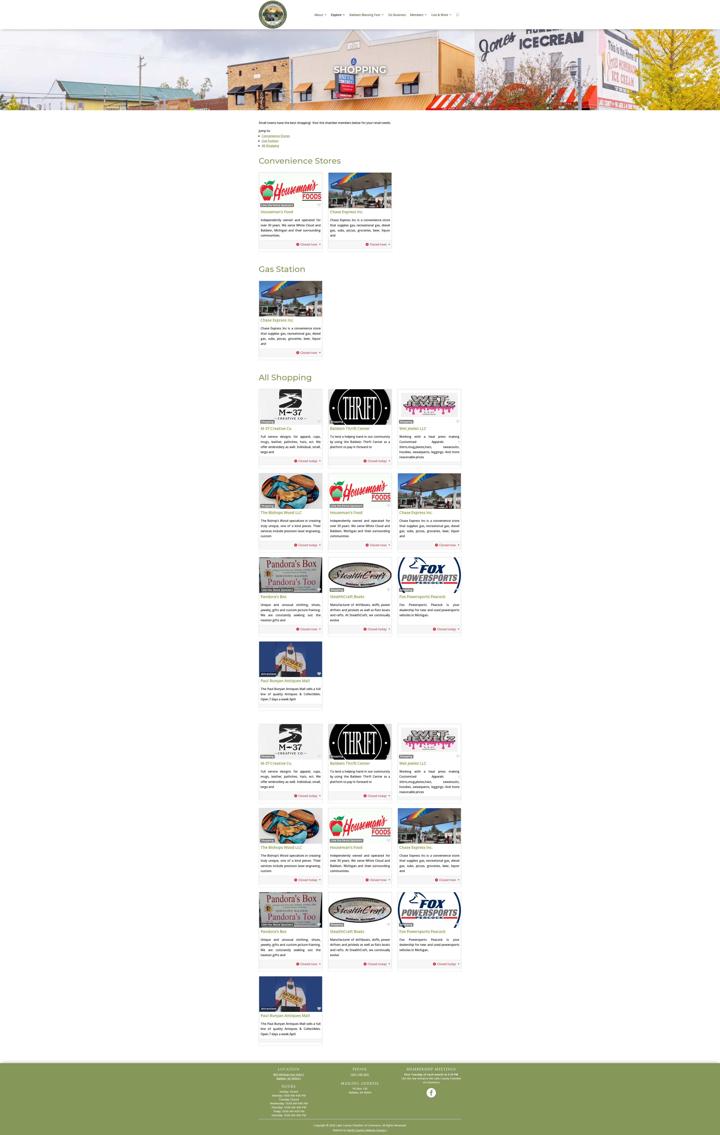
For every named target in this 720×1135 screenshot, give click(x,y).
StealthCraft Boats (347, 596)
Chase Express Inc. (346, 211)
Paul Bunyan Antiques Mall (285, 680)
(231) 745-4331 (360, 1074)
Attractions (268, 674)
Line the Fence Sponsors (277, 205)
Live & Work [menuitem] (439, 15)
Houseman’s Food (277, 211)
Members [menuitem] (416, 15)
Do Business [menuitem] (397, 15)
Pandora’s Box (273, 596)
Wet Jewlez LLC (412, 428)
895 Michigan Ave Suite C (288, 1074)
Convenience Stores (276, 136)
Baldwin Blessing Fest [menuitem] (364, 15)
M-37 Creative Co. (276, 428)
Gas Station (270, 141)
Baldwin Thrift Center (350, 428)
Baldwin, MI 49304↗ (288, 1078)
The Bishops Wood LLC (281, 512)
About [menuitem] (318, 15)
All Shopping (270, 146)
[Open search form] (457, 15)
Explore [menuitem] (336, 15)
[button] (308, 244)
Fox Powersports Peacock (422, 596)
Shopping (337, 205)
